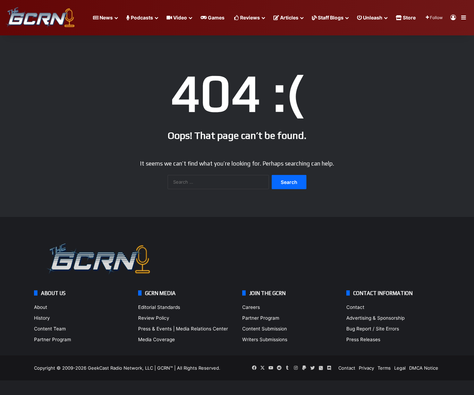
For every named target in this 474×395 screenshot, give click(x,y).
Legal (400, 368)
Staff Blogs (330, 17)
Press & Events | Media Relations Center (183, 328)
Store (409, 17)
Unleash (372, 17)
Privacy (366, 368)
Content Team (50, 328)
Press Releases (363, 339)
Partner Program (52, 339)
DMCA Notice (423, 368)
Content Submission (264, 328)
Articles (288, 17)
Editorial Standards (159, 307)
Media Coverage (156, 339)
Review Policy (153, 318)
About (40, 307)
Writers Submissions (264, 339)
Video (179, 17)
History (42, 318)
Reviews (249, 17)
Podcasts (141, 17)
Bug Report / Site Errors (372, 328)
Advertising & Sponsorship (375, 318)
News (106, 17)
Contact (355, 307)
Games (216, 17)
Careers (251, 307)
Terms (384, 368)
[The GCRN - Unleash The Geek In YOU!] (40, 17)
